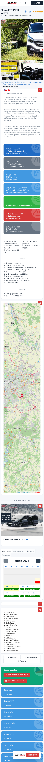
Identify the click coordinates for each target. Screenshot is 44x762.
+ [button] (6, 305)
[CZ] (5, 90)
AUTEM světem (6, 82)
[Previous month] (6, 561)
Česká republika (8, 84)
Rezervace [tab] (6, 555)
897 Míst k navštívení (16, 681)
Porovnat (22, 661)
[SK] (9, 90)
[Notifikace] (25, 3)
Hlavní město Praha (23, 84)
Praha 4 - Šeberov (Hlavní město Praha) (17, 15)
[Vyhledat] (20, 3)
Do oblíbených (31, 657)
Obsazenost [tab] (6, 551)
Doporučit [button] (13, 657)
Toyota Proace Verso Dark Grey (14, 539)
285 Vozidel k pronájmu (17, 675)
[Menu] (2, 3)
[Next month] (38, 561)
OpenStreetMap (27, 492)
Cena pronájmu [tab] (18, 551)
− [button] (6, 308)
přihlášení (37, 3)
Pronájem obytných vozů (22, 82)
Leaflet (18, 492)
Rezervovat (32, 755)
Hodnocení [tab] (30, 551)
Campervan (37, 82)
